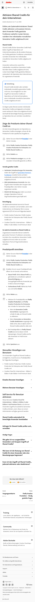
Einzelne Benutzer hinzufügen (13, 380)
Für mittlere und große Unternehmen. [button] (12, 561)
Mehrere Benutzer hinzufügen (13, 388)
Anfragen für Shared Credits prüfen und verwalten (17, 427)
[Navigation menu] (2, 2)
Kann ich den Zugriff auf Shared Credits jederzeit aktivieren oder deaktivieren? (17, 463)
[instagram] (6, 585)
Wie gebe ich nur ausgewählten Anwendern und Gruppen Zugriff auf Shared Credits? (16, 442)
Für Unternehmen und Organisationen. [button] (12, 565)
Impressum (21, 587)
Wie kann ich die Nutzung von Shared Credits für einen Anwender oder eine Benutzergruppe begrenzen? (16, 453)
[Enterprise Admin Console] (33, 7)
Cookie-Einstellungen (17, 590)
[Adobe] (8, 2)
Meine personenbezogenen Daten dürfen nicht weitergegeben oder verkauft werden (17, 593)
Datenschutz (27, 587)
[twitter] (9, 585)
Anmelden (30, 2)
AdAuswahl (6, 599)
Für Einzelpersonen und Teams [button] (10, 557)
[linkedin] (12, 585)
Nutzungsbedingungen (7, 590)
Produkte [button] (5, 576)
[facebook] (3, 585)
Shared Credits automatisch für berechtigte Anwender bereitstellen (15, 418)
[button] (24, 2)
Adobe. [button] (4, 572)
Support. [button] (5, 568)
